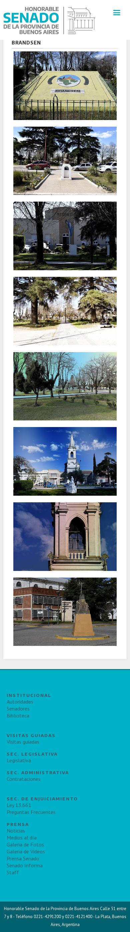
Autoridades (20, 701)
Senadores (18, 708)
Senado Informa (25, 865)
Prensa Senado (23, 858)
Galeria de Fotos (25, 844)
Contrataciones (24, 779)
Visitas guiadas (23, 741)
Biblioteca (18, 715)
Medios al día (22, 837)
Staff (13, 872)
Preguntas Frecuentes (31, 812)
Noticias (16, 830)
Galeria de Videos (26, 851)
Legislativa (19, 760)
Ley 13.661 (19, 805)
